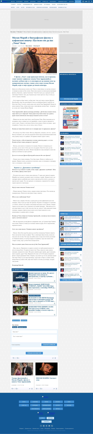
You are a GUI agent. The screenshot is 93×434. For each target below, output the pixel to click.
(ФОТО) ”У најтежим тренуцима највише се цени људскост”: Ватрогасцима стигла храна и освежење (71, 229)
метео (13, 7)
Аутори (42, 428)
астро (22, 7)
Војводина (53, 1)
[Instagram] (44, 426)
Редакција (53, 428)
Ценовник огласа (28, 428)
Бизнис (26, 1)
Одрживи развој (62, 1)
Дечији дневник (46, 408)
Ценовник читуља (36, 428)
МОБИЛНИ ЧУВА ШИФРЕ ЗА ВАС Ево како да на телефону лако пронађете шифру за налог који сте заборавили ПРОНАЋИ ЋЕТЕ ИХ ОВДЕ (34, 310)
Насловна (13, 31)
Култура (71, 1)
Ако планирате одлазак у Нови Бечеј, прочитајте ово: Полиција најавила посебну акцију (71, 148)
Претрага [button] (91, 1)
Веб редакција (47, 428)
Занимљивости (27, 4)
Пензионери (53, 7)
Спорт (39, 1)
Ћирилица (50, 418)
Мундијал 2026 (30, 7)
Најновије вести (62, 4)
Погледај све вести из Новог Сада (71, 244)
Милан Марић (16, 320)
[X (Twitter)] (46, 426)
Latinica (42, 418)
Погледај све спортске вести (70, 279)
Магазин (78, 1)
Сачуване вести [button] (89, 1)
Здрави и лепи (38, 4)
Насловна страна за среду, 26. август (71, 117)
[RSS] (52, 426)
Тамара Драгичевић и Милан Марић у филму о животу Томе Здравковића (22, 376)
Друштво (33, 1)
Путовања (47, 4)
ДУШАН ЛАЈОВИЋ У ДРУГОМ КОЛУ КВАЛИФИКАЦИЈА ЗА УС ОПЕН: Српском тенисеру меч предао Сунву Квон (71, 275)
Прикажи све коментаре (34, 353)
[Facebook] (41, 426)
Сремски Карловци (42, 7)
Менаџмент (21, 428)
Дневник (30, 45)
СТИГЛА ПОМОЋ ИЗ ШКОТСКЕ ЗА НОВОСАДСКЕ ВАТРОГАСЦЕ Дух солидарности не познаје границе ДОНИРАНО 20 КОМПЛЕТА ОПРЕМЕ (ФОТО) (71, 218)
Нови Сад (45, 1)
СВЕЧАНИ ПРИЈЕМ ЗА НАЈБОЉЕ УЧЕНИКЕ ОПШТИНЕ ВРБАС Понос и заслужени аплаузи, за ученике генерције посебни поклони (71, 154)
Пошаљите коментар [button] (49, 344)
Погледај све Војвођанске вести (70, 163)
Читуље (58, 408)
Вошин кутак (62, 7)
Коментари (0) (37, 45)
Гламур (13, 4)
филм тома (24, 320)
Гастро (19, 4)
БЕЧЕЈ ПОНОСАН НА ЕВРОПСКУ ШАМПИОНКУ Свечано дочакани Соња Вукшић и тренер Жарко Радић (71, 137)
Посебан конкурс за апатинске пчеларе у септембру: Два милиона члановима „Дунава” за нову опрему (71, 159)
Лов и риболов (35, 408)
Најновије (19, 1)
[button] (83, 1)
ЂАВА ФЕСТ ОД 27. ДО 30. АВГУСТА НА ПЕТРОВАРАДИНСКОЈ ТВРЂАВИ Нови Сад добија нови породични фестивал (71, 234)
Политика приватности (69, 428)
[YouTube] (49, 426)
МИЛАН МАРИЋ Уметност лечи (46, 376)
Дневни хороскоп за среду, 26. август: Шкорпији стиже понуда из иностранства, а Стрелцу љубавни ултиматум (34, 277)
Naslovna (46, 421)
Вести (13, 1)
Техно (54, 4)
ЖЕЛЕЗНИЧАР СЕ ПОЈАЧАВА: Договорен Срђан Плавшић (71, 253)
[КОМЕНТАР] (17, 358)
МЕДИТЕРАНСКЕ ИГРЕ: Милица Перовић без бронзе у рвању (71, 270)
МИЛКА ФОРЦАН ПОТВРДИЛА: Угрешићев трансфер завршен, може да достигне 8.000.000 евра (71, 259)
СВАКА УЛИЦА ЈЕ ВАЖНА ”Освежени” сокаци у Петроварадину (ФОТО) (71, 223)
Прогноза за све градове (71, 99)
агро (17, 7)
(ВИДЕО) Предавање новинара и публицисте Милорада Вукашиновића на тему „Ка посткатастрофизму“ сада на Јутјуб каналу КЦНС (71, 240)
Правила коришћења (60, 428)
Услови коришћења (16, 344)
